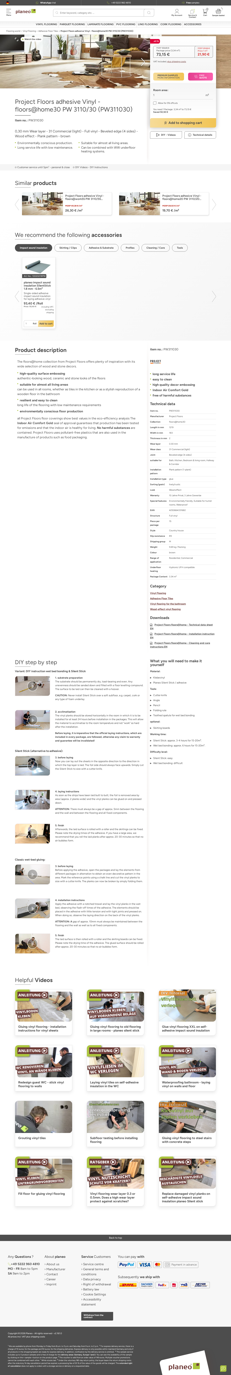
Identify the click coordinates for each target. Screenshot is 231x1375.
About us (52, 1264)
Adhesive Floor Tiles (48, 31)
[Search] (57, 12)
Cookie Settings (94, 1294)
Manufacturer (55, 1269)
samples (192, 2)
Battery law (91, 1289)
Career (51, 1279)
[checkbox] (165, 103)
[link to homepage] (26, 11)
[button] (7, 2)
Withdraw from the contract (93, 1316)
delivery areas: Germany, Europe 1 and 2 (78, 1355)
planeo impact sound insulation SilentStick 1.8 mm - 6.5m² (37, 285)
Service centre (93, 1264)
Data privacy (92, 1279)
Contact (52, 1274)
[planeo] (184, 1366)
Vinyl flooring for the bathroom (168, 603)
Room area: (160, 90)
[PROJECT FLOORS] (183, 361)
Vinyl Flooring (29, 31)
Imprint (51, 1284)
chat (48, 2)
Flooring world (13, 31)
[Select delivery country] (7, 2)
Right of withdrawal (97, 1284)
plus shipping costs (176, 61)
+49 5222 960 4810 (121, 2)
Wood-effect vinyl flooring (165, 609)
